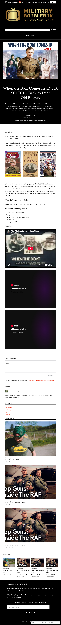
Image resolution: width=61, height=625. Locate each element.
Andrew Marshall (30, 115)
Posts (27, 35)
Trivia (7, 413)
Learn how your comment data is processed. (41, 380)
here (46, 204)
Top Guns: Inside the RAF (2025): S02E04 (52, 572)
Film (7, 409)
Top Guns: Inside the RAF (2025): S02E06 (15, 503)
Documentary (9, 407)
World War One (42, 120)
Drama (17, 120)
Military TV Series (28, 120)
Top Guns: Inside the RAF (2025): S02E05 (15, 546)
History (21, 120)
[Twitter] (29, 612)
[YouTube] (34, 612)
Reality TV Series (10, 411)
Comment (50, 375)
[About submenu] (34, 35)
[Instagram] (31, 612)
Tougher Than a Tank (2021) (12, 459)
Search (6, 28)
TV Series (30, 82)
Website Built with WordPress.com (30, 622)
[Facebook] (26, 612)
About (32, 35)
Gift (53, 2)
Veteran (35, 120)
